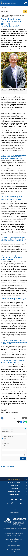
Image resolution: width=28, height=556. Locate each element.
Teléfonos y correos (18, 544)
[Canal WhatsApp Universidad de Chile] (7, 499)
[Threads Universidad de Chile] (12, 503)
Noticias (4, 7)
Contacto (18, 545)
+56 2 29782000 (9, 544)
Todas (4, 438)
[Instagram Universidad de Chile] (12, 499)
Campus (7, 538)
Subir (2, 418)
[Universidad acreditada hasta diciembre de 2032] (15, 521)
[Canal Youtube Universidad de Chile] (16, 499)
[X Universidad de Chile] (7, 503)
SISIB (7, 549)
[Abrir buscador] (24, 3)
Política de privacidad (14, 551)
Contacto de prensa (9, 469)
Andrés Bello (12, 538)
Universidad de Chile (13, 549)
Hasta (3, 452)
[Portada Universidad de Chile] (8, 2)
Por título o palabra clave (7, 431)
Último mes (6, 443)
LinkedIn (24, 422)
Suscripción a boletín (9, 472)
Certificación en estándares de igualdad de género (14, 528)
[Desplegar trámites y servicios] (26, 479)
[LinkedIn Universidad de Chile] (20, 503)
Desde (3, 448)
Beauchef (18, 538)
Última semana (6, 440)
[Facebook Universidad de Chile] (16, 503)
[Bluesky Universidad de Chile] (20, 499)
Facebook (21, 422)
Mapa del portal (11, 545)
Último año (5, 445)
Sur (21, 539)
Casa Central (18, 535)
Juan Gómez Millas (15, 539)
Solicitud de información (14, 512)
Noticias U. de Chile (8, 466)
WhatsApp (26, 422)
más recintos (14, 541)
